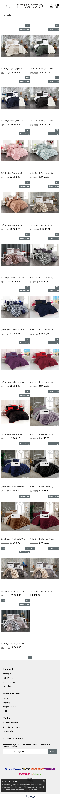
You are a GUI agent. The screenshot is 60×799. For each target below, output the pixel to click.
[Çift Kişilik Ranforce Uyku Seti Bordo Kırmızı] (44, 359)
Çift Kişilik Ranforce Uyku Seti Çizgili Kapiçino (13, 225)
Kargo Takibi (8, 731)
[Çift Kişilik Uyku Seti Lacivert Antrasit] (44, 307)
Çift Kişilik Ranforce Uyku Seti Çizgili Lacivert (13, 330)
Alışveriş (6, 702)
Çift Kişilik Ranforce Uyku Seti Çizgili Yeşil (42, 173)
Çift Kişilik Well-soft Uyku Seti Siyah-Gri (42, 487)
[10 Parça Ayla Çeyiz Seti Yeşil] (44, 45)
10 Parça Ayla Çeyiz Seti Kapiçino (13, 68)
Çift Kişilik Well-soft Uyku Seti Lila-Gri (42, 434)
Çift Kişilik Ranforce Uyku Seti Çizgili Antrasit (42, 278)
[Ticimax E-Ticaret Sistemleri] (30, 796)
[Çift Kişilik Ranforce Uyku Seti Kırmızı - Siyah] (15, 411)
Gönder (52, 752)
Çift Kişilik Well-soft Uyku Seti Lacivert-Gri (13, 487)
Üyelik (5, 698)
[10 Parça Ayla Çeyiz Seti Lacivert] (15, 98)
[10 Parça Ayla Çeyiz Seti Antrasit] (44, 98)
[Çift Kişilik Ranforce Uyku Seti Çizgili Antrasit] (44, 255)
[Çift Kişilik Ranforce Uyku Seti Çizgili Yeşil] (44, 150)
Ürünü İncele (21, 48)
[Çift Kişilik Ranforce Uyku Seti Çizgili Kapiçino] (15, 202)
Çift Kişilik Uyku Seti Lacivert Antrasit (42, 330)
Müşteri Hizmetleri (10, 723)
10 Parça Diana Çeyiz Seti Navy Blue (42, 591)
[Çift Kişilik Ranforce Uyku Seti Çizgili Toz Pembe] (15, 150)
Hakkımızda (8, 678)
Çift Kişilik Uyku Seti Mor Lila (13, 382)
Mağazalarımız (9, 682)
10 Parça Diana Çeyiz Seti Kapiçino (42, 225)
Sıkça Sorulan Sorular (11, 727)
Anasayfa (7, 674)
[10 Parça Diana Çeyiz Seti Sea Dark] (15, 568)
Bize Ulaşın (7, 686)
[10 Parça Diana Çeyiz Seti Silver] (15, 621)
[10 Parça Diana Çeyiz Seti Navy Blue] (44, 568)
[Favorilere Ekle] (15, 48)
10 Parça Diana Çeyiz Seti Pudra (13, 278)
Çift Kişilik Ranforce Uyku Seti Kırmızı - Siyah (13, 434)
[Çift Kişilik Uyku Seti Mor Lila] (15, 359)
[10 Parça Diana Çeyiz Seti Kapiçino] (44, 202)
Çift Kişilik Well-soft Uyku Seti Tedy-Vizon (13, 539)
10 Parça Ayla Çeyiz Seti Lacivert (13, 121)
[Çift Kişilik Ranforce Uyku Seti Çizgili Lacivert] (15, 307)
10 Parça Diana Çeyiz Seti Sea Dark (13, 591)
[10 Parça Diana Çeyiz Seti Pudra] (15, 255)
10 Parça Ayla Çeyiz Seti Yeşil (42, 68)
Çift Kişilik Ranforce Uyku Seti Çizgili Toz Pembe (13, 173)
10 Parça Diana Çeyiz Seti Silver (13, 643)
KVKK (5, 711)
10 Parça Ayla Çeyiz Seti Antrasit (42, 121)
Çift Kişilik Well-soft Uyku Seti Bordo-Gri (42, 539)
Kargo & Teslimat (10, 707)
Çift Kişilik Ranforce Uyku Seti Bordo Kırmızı (42, 382)
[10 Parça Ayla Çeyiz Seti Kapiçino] (15, 45)
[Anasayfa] (4, 15)
